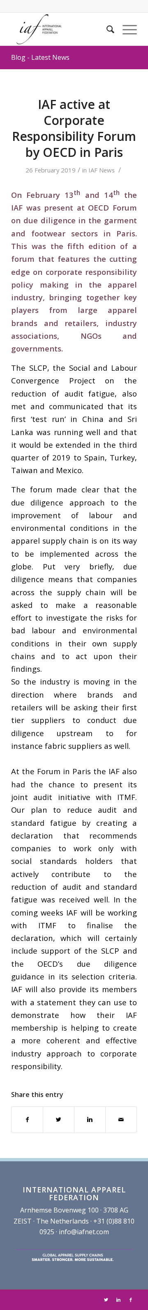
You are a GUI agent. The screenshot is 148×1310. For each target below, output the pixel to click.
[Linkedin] (118, 1300)
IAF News (101, 170)
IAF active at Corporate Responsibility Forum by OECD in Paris (74, 128)
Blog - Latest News (40, 57)
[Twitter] (106, 1300)
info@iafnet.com (84, 1231)
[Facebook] (131, 1300)
